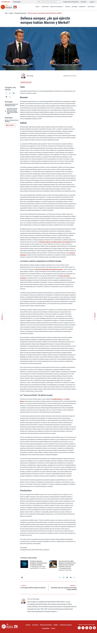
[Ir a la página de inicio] (10, 6)
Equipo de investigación (56, 6)
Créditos (55, 625)
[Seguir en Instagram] (86, 628)
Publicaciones (45, 6)
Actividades (75, 6)
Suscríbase (83, 1)
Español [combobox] (92, 2)
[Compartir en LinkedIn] (13, 93)
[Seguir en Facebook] (79, 628)
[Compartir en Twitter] (10, 93)
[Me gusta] (21, 577)
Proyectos (67, 6)
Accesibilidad (45, 628)
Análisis (11, 13)
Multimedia (82, 6)
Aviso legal (35, 625)
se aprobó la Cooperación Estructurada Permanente (48, 269)
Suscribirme (11, 125)
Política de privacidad (46, 625)
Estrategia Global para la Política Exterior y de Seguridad (54, 242)
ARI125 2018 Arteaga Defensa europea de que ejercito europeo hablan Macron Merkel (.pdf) (12, 111)
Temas (37, 6)
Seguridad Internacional (20, 13)
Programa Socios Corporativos (71, 1)
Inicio (6, 13)
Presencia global (16, 1)
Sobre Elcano (91, 6)
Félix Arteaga (30, 75)
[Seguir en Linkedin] (90, 628)
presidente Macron (57, 399)
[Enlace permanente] (10, 97)
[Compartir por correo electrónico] (6, 97)
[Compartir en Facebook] (6, 93)
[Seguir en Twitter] (82, 628)
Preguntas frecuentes (66, 625)
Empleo (53, 628)
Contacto (27, 625)
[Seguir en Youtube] (94, 628)
